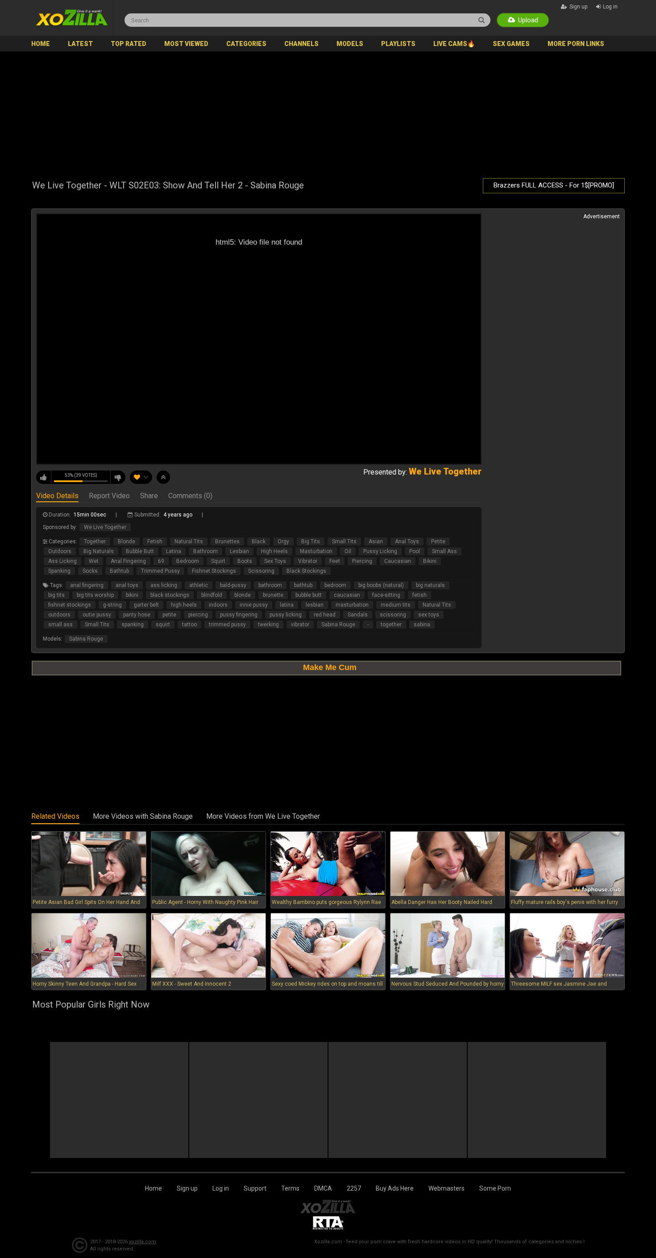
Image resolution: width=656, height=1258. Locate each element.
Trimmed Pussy (160, 571)
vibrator (300, 624)
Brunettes (227, 541)
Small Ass (444, 551)
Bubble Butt (140, 551)
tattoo (189, 624)
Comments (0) (190, 496)
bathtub (303, 585)
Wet (94, 561)
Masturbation (316, 551)
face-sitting (386, 595)
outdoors (59, 615)
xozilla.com (142, 1242)
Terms (290, 1188)
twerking (268, 624)
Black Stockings (306, 571)
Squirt (218, 561)
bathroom (270, 585)
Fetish (154, 541)
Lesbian (239, 551)
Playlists (398, 43)
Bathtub (119, 571)
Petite (438, 541)
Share (149, 496)
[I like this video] (43, 477)
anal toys (127, 585)
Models (349, 43)
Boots (244, 561)
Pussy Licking (380, 551)
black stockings (169, 595)
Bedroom (187, 561)
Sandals (358, 615)
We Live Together (105, 527)
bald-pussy (233, 585)
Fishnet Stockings (214, 571)
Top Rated (128, 43)
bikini (132, 595)
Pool (414, 551)
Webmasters (446, 1188)
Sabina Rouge (338, 624)
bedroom (335, 585)
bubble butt (308, 595)
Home (40, 43)
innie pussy (254, 605)
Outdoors (59, 551)
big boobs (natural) (381, 585)
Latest (80, 43)
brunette (273, 595)
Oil (348, 551)
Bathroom (205, 551)
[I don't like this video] (117, 477)
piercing (198, 615)
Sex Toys (275, 561)
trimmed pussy (227, 624)
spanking (132, 624)
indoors (218, 605)
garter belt (146, 605)
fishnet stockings (69, 605)
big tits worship (95, 595)
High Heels (274, 551)
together (391, 624)
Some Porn (495, 1188)
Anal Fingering (128, 561)
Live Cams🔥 (454, 43)
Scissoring (261, 571)
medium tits (396, 605)
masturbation (352, 605)
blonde (242, 595)
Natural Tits (188, 541)
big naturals (430, 585)
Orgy (283, 541)
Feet (334, 561)
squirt (163, 624)
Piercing (362, 561)
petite (169, 615)
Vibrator (307, 561)
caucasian (347, 595)
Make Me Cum (330, 667)
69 (161, 561)
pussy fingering (238, 615)
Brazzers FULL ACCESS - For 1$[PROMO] (554, 185)
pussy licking (286, 615)
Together (95, 541)
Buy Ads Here (395, 1188)
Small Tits (344, 541)
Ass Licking (62, 561)
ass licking (163, 585)
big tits (56, 595)
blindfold (211, 595)
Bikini (429, 561)
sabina (422, 624)
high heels (184, 605)
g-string (112, 605)
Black (259, 541)
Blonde (126, 541)
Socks (90, 571)
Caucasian (397, 561)
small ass (60, 624)
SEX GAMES (511, 43)
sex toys (428, 615)
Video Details (57, 496)
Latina (173, 551)
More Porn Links (576, 43)
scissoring (393, 615)
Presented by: (422, 472)
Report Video (109, 496)
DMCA (323, 1188)
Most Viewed (186, 43)
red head (325, 615)
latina (287, 605)
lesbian (315, 605)
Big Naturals (98, 551)
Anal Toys (407, 541)
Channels (301, 43)
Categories (246, 43)
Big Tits (310, 541)
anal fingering (87, 585)
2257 (354, 1188)
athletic (198, 585)
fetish (419, 595)
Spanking (59, 571)
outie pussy (97, 615)
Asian (376, 541)
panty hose (136, 615)
